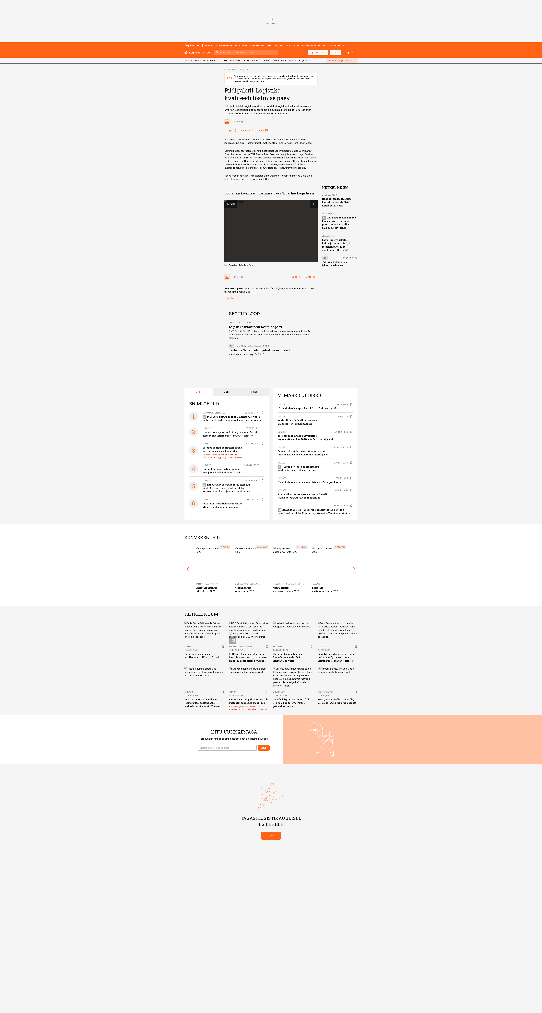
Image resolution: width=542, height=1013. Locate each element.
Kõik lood (200, 60)
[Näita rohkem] (344, 45)
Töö (291, 60)
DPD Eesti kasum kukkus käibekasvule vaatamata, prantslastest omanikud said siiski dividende (249, 657)
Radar (267, 60)
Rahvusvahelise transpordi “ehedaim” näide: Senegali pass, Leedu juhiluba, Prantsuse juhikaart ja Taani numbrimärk (227, 488)
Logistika (229, 298)
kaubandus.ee (241, 45)
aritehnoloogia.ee (274, 45)
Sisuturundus (279, 60)
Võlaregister (301, 60)
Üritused (256, 60)
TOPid (224, 60)
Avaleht (188, 60)
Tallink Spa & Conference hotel (290, 584)
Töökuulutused (244, 346)
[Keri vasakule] (187, 569)
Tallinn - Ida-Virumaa (207, 584)
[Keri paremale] (354, 569)
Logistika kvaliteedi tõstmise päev (255, 327)
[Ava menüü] (198, 45)
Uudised (233, 322)
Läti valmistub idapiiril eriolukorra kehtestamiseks (308, 408)
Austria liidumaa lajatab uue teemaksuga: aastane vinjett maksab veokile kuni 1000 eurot (202, 703)
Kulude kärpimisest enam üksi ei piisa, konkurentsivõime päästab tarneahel (291, 703)
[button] (227, 748)
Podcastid (235, 60)
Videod (246, 60)
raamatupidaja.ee (292, 45)
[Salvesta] (262, 412)
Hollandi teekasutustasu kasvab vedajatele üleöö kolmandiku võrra (336, 202)
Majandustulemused (214, 413)
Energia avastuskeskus (247, 584)
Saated (281, 463)
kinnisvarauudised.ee (311, 45)
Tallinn (316, 584)
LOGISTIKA (229, 69)
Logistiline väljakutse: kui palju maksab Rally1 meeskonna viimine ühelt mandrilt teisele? (336, 657)
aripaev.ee (209, 45)
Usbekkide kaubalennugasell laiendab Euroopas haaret (310, 482)
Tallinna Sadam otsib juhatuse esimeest (259, 350)
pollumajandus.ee (257, 45)
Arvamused (213, 60)
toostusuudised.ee (224, 45)
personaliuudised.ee (331, 45)
